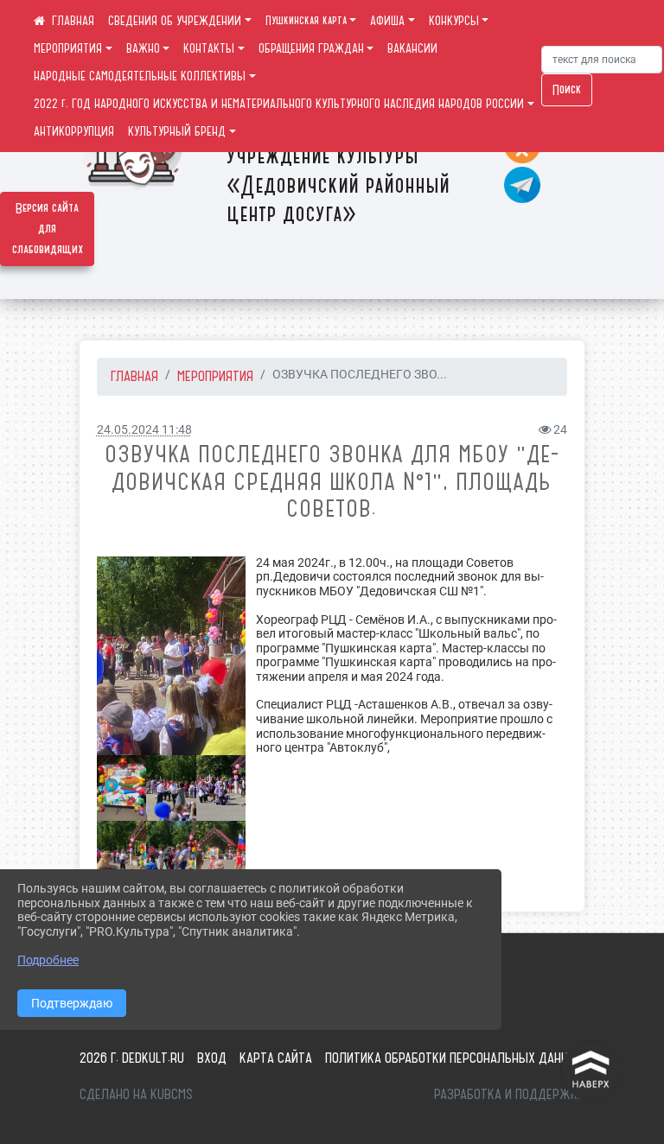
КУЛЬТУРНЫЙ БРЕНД (177, 131)
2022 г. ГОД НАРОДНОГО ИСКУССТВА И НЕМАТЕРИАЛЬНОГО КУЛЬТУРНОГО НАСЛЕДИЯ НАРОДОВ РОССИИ (279, 103)
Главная (134, 376)
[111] (121, 788)
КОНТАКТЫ (208, 48)
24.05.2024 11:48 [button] (144, 430)
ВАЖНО (143, 48)
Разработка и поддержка (509, 1094)
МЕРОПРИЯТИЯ (68, 48)
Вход (212, 1057)
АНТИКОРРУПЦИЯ (74, 131)
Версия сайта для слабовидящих (47, 229)
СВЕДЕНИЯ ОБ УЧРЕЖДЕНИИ (174, 21)
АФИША (387, 21)
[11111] (221, 854)
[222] (171, 655)
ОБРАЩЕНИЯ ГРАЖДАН (311, 48)
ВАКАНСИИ (412, 48)
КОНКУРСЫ (454, 21)
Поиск (566, 90)
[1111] (170, 788)
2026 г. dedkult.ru (132, 1057)
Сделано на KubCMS (136, 1094)
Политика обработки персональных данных (454, 1057)
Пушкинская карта (306, 21)
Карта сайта (275, 1057)
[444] (170, 854)
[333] (121, 854)
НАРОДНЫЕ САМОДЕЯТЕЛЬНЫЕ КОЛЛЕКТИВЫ (140, 76)
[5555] (221, 788)
